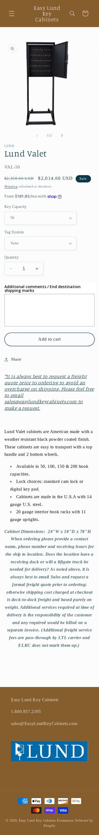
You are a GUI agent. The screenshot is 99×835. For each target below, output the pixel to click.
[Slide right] (62, 135)
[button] (11, 13)
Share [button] (16, 359)
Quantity (11, 257)
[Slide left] (37, 135)
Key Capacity (15, 207)
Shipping (11, 186)
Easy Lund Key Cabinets (37, 820)
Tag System (14, 232)
